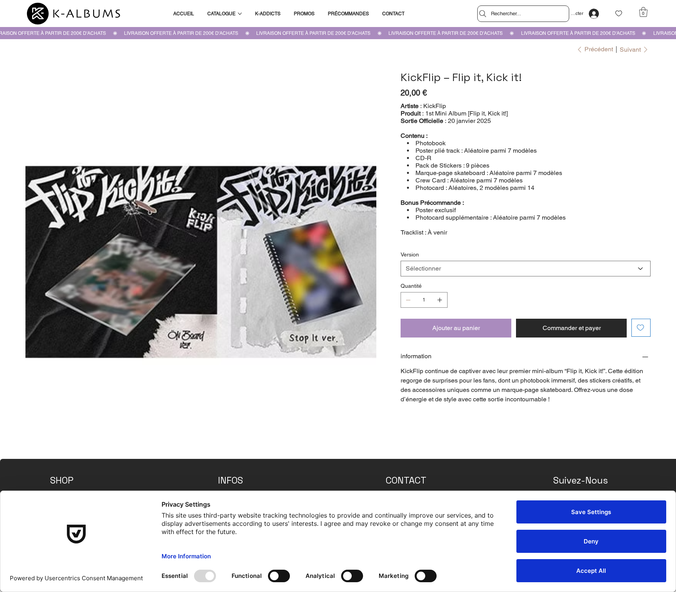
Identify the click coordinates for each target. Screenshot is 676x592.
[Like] (618, 13)
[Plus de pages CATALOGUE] (240, 14)
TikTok (561, 472)
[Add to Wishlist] (641, 328)
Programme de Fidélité (79, 484)
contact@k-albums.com (416, 472)
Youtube (563, 484)
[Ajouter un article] (440, 300)
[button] (643, 12)
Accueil (59, 459)
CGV (242, 472)
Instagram (566, 459)
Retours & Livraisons (244, 484)
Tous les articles (71, 472)
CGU (224, 472)
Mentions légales (239, 459)
